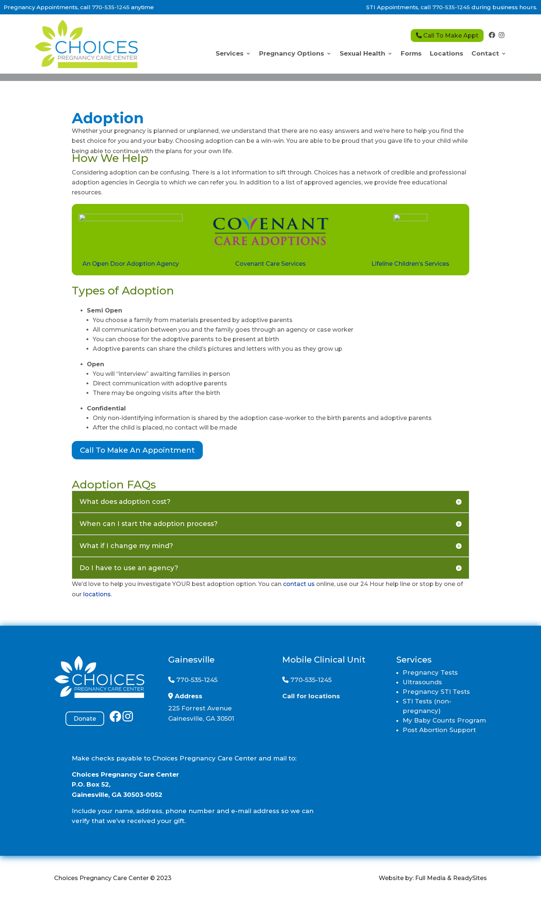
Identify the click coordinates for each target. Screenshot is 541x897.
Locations (446, 54)
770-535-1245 (111, 7)
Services (230, 54)
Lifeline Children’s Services (410, 263)
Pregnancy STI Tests (436, 691)
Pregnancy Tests (430, 672)
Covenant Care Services (270, 263)
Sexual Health (362, 54)
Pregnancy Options (291, 54)
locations (97, 594)
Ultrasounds (422, 682)
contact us (299, 583)
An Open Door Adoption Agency (130, 263)
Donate (85, 718)
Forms (411, 54)
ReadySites (470, 878)
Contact (485, 54)
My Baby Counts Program (444, 720)
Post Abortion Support (439, 730)
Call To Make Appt (450, 35)
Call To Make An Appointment (137, 450)
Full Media (430, 878)
